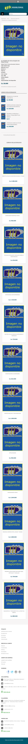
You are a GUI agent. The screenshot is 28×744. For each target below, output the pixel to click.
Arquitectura (4, 633)
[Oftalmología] (12, 437)
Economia (3, 635)
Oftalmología (12, 452)
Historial (3, 664)
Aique (7, 67)
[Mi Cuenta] (18, 1)
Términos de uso (5, 653)
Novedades (3, 651)
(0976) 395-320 (6, 692)
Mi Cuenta (3, 662)
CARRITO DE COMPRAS (6, 660)
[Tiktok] (19, 671)
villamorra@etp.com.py (9, 706)
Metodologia (4, 639)
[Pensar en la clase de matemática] (3, 98)
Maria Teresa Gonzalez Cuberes (12, 64)
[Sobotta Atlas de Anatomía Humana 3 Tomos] (13, 160)
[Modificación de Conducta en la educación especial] (3, 107)
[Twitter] (12, 671)
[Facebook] (8, 671)
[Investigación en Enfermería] (12, 358)
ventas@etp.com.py (8, 683)
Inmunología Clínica (13, 492)
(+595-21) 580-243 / (8, 728)
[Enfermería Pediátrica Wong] (12, 200)
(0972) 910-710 (6, 712)
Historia (3, 645)
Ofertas (3, 649)
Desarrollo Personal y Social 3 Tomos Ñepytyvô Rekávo (13, 115)
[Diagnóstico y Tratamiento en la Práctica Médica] (14, 595)
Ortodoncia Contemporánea (12, 294)
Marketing (3, 637)
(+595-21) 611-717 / (8, 709)
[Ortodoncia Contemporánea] (12, 279)
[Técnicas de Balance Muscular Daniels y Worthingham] (14, 239)
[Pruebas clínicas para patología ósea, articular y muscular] (14, 555)
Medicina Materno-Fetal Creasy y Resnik (12, 531)
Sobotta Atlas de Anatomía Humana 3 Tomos (13, 176)
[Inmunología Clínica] (12, 476)
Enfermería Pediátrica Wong (12, 215)
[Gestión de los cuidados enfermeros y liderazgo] (14, 318)
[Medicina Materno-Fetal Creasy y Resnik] (12, 516)
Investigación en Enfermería (12, 373)
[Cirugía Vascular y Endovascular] (12, 397)
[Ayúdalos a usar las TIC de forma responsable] (3, 125)
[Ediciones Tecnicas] (14, 7)
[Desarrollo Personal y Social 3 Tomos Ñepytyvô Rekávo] (3, 116)
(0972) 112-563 (6, 731)
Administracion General (6, 631)
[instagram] (16, 671)
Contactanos (4, 647)
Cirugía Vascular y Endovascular (12, 413)
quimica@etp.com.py (9, 724)
